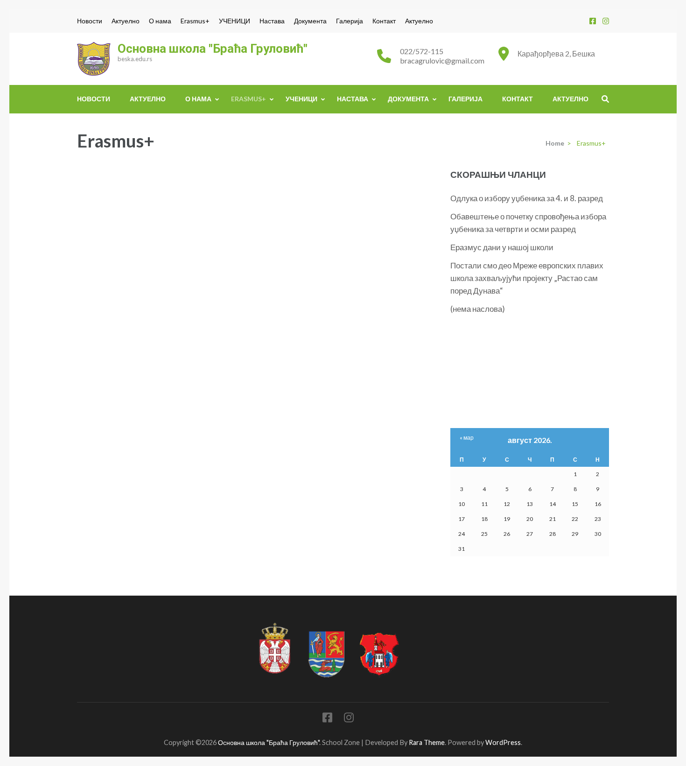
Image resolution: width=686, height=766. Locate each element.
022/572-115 (421, 51)
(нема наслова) (477, 309)
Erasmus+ (195, 21)
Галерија (349, 21)
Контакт (384, 21)
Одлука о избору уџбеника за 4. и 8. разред (526, 198)
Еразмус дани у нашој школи (501, 247)
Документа (310, 21)
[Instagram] (605, 20)
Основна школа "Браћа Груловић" (213, 49)
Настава (272, 21)
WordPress (503, 742)
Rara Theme (427, 742)
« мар (467, 437)
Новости (89, 21)
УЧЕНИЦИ (234, 21)
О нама (160, 21)
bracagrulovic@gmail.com (442, 60)
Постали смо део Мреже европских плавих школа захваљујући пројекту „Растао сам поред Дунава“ (526, 277)
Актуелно (126, 21)
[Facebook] (592, 20)
